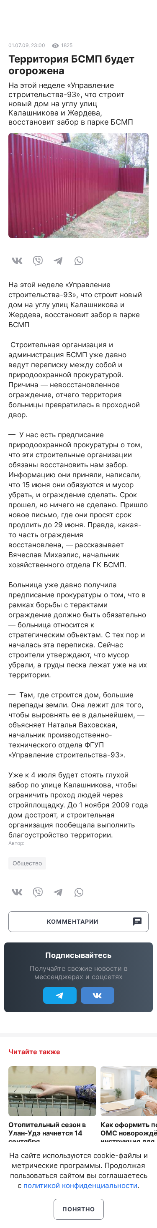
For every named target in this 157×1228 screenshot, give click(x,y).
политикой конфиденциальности (80, 1185)
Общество (27, 863)
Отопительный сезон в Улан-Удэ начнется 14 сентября (47, 1132)
